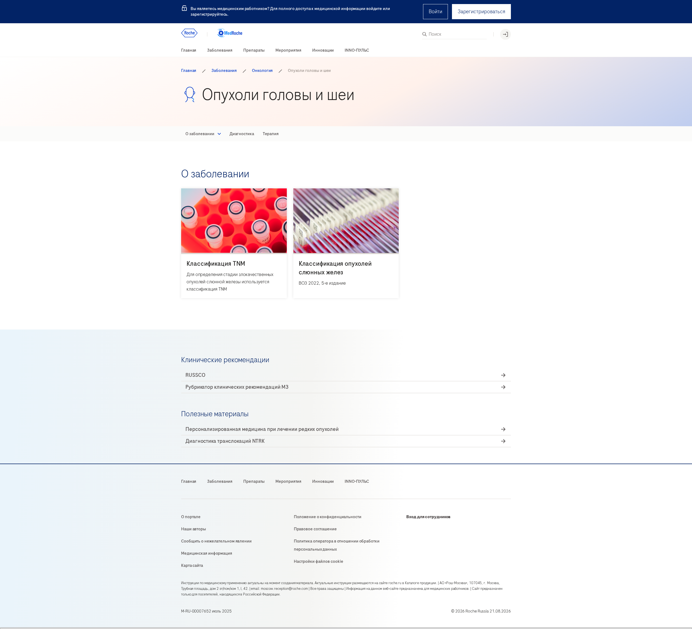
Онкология (262, 71)
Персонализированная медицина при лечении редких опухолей (261, 429)
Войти (435, 11)
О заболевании (199, 134)
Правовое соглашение (315, 529)
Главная (188, 50)
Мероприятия (288, 50)
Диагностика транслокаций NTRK (225, 441)
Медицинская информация (206, 553)
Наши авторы (193, 529)
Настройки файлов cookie (318, 561)
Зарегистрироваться (481, 11)
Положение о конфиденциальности (327, 517)
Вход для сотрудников (428, 517)
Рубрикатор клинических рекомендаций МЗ (236, 387)
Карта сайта (192, 565)
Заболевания (219, 50)
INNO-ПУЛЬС (357, 50)
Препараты (254, 50)
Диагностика (241, 134)
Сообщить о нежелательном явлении (216, 541)
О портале (191, 517)
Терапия (271, 134)
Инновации (323, 50)
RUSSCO (195, 375)
